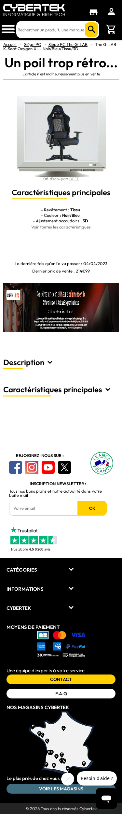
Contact (61, 679)
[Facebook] (15, 467)
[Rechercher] (91, 29)
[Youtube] (48, 467)
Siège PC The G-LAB (68, 44)
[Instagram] (31, 467)
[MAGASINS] (95, 12)
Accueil (10, 44)
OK (92, 508)
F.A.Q (61, 694)
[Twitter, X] (64, 467)
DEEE (74, 178)
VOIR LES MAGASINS (61, 789)
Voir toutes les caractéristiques (61, 226)
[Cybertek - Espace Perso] (111, 11)
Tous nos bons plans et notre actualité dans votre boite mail (55, 493)
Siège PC (32, 44)
